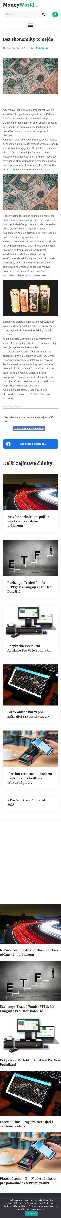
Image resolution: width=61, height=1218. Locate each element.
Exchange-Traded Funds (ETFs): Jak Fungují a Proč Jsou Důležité (30, 587)
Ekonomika (41, 48)
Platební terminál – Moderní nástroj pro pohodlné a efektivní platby (29, 778)
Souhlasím (31, 1213)
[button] (30, 25)
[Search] (43, 14)
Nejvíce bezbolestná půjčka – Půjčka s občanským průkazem (29, 521)
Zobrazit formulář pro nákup (29, 428)
